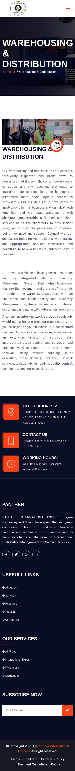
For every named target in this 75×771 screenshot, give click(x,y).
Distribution (12, 675)
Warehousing (13, 667)
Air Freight (11, 651)
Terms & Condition (24, 759)
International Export (17, 659)
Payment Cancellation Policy (39, 764)
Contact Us (12, 619)
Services (10, 595)
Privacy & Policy (53, 759)
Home (6, 72)
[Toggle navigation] (68, 8)
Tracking (11, 611)
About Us (11, 587)
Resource (11, 603)
